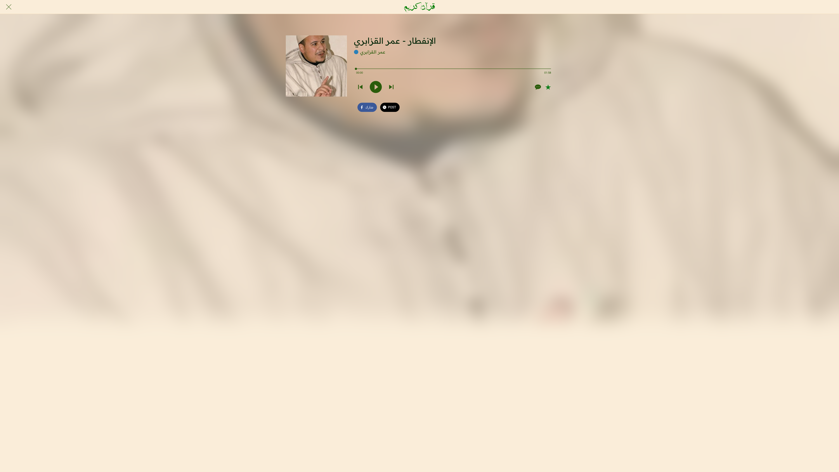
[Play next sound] (391, 87)
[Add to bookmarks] (548, 87)
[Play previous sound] (360, 87)
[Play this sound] (376, 87)
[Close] (8, 7)
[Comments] (537, 87)
